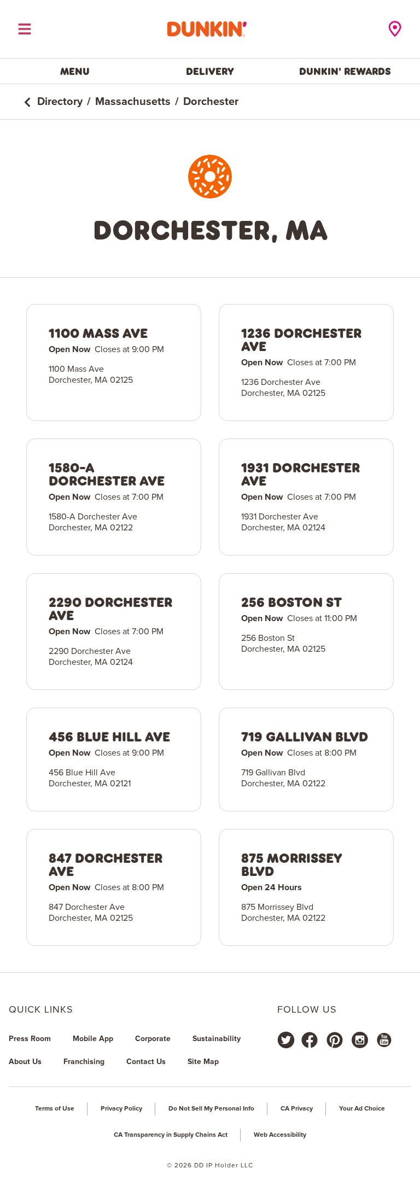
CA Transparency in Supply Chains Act (171, 1135)
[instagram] (359, 1040)
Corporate (153, 1039)
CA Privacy (297, 1109)
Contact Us (146, 1062)
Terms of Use (54, 1109)
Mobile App (93, 1039)
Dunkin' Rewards (345, 71)
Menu (75, 71)
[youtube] (383, 1040)
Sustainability (216, 1039)
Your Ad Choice (362, 1109)
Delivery (210, 71)
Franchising (83, 1062)
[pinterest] (334, 1040)
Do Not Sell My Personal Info (211, 1109)
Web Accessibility (280, 1135)
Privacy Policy (121, 1109)
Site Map (203, 1062)
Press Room (30, 1039)
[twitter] (286, 1040)
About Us (25, 1062)
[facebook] (309, 1040)
